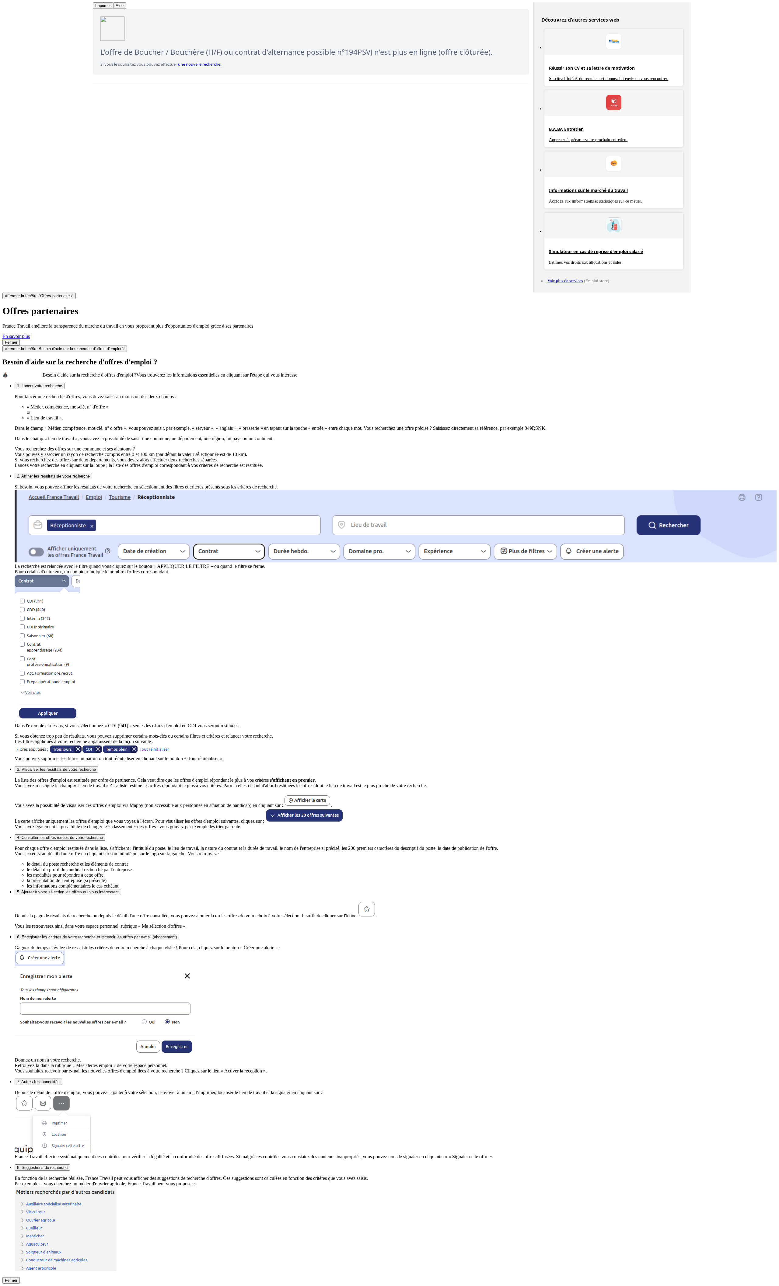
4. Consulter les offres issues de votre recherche (60, 837)
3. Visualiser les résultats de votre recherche (56, 769)
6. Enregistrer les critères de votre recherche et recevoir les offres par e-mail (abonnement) (97, 937)
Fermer (11, 342)
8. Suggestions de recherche (42, 1167)
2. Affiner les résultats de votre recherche (53, 476)
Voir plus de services (565, 281)
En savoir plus (16, 336)
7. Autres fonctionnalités (38, 1081)
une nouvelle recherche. (199, 64)
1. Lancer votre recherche (39, 386)
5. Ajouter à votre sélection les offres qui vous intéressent (68, 892)
